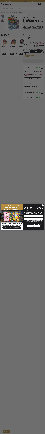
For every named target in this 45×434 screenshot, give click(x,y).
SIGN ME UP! (33, 226)
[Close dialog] (43, 205)
